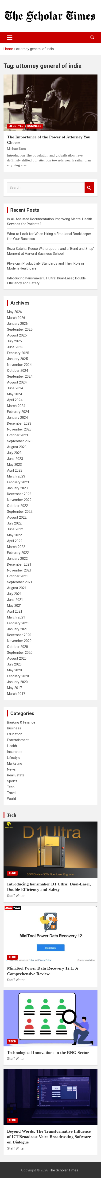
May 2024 (14, 394)
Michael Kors (16, 149)
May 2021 (14, 605)
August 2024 (17, 382)
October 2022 (17, 506)
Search (89, 187)
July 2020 (14, 664)
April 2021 (14, 611)
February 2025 (18, 353)
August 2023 (17, 447)
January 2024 (17, 417)
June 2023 (15, 459)
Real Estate (15, 775)
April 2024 (14, 400)
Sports (12, 781)
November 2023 (19, 429)
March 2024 (16, 406)
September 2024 (19, 376)
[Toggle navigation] (10, 37)
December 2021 (19, 564)
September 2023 (19, 441)
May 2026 (14, 312)
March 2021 (16, 617)
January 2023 (17, 488)
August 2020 (17, 658)
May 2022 (14, 535)
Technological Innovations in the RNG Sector (48, 1052)
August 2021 (17, 588)
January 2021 (17, 629)
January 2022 (17, 558)
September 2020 (19, 652)
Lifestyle (15, 126)
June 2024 (15, 388)
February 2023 (18, 482)
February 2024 (18, 412)
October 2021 (17, 576)
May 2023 (14, 464)
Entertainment (18, 740)
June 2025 (15, 347)
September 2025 (19, 329)
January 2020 (17, 682)
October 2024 (17, 370)
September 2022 (19, 511)
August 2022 (17, 517)
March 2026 (16, 318)
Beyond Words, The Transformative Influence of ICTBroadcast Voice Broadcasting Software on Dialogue (49, 1137)
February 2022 (18, 553)
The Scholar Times (63, 1170)
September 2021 (19, 582)
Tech (11, 787)
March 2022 (16, 547)
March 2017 (16, 694)
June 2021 (15, 600)
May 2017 (14, 688)
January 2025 (17, 359)
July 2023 (14, 453)
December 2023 (19, 423)
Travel (11, 793)
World (11, 799)
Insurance (14, 752)
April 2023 (14, 470)
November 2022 (19, 500)
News (11, 769)
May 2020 (14, 670)
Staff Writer (16, 896)
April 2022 (14, 541)
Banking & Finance (21, 722)
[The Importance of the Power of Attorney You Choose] (50, 102)
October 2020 (17, 647)
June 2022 (15, 529)
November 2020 (19, 641)
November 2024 (19, 365)
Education (14, 734)
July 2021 (14, 594)
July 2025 (14, 341)
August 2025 (17, 335)
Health (12, 746)
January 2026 (17, 323)
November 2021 (19, 570)
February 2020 (18, 676)
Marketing (14, 763)
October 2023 (17, 435)
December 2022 (19, 494)
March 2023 (16, 476)
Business (34, 126)
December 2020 (19, 635)
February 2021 (18, 623)
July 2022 (14, 523)
